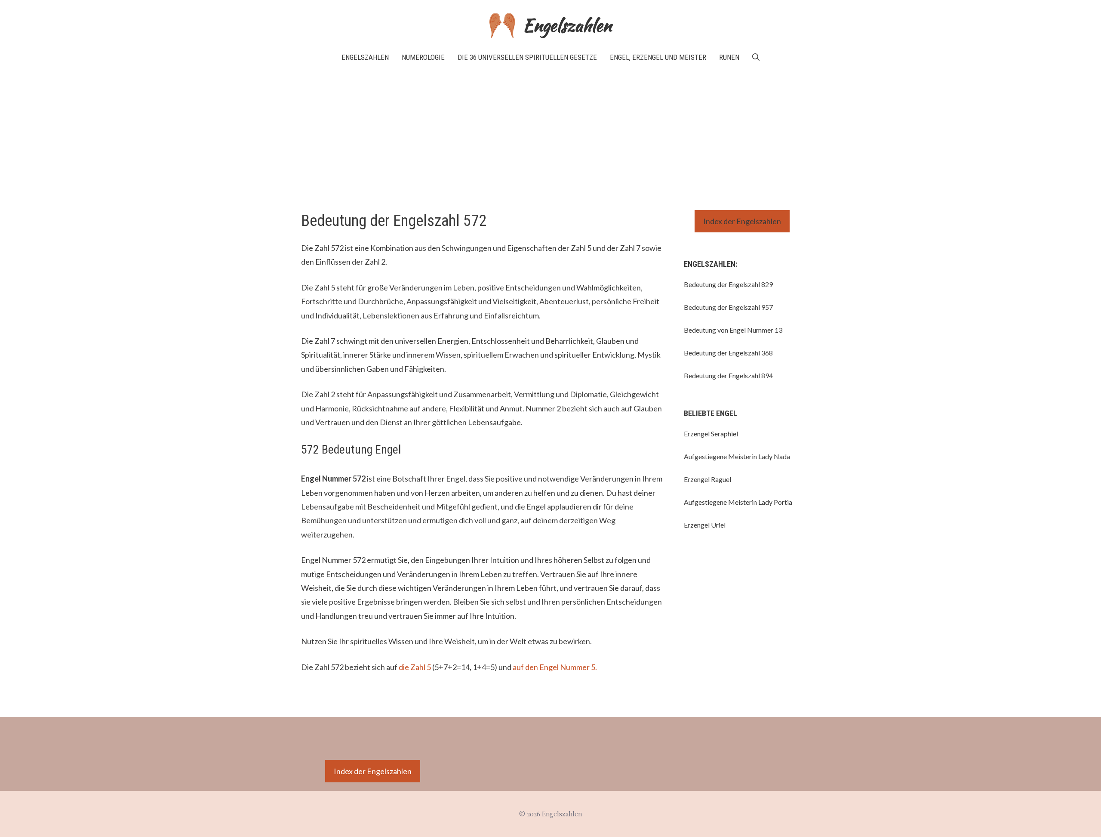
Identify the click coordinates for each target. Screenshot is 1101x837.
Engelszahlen (567, 25)
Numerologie (423, 57)
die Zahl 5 (415, 667)
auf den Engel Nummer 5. (555, 667)
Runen (729, 57)
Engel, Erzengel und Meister (658, 57)
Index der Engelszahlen (742, 221)
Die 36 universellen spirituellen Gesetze (527, 57)
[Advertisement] (550, 137)
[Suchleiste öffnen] (756, 57)
